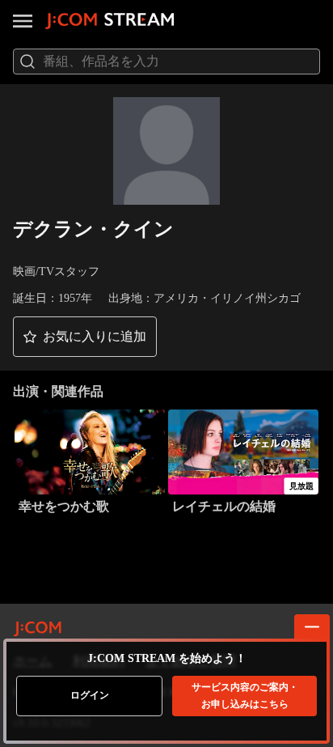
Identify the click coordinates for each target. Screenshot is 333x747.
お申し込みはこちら (245, 695)
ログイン (89, 695)
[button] (85, 336)
